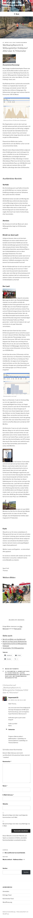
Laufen (22, 673)
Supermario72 (13, 697)
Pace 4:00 (8, 676)
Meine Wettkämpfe (12, 668)
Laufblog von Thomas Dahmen (14, 4)
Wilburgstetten (11, 677)
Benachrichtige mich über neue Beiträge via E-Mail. (16, 825)
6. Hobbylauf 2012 (22, 671)
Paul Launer (17, 628)
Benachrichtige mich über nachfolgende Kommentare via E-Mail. (15, 816)
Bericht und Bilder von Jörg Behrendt (14, 639)
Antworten (11, 729)
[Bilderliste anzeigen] (16, 620)
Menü (17, 14)
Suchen (5, 868)
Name (5, 786)
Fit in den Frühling (12, 673)
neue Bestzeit (25, 674)
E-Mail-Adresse (8, 795)
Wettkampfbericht (20, 676)
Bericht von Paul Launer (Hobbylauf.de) (15, 641)
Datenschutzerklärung (9, 911)
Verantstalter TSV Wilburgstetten (13, 648)
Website (5, 804)
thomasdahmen (21, 42)
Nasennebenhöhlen (12, 674)
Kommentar (7, 761)
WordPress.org (7, 902)
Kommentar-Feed (8, 898)
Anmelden (6, 891)
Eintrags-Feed (7, 895)
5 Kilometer (11, 671)
